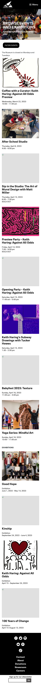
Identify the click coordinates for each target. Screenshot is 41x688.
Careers (20, 670)
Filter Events (11, 45)
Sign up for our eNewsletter (20, 677)
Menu (35, 4)
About (20, 660)
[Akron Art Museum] (9, 4)
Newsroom (20, 667)
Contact (20, 656)
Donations (20, 663)
